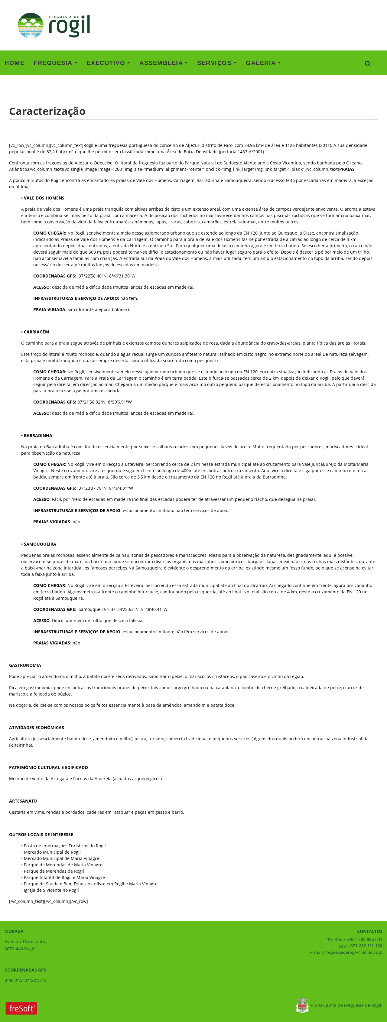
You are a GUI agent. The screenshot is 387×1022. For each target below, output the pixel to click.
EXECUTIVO (106, 63)
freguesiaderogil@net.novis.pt (353, 952)
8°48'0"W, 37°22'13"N (25, 980)
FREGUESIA (53, 63)
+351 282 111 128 (364, 946)
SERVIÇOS (214, 63)
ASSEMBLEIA (161, 63)
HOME (14, 63)
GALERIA (261, 63)
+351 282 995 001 (364, 939)
